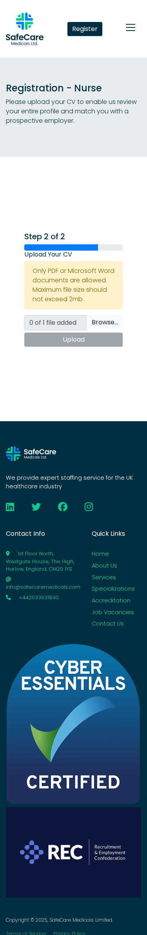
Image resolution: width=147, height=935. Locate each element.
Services (104, 577)
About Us (104, 565)
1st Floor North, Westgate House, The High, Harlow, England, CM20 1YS (40, 561)
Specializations (113, 589)
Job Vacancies (113, 612)
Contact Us (108, 624)
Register (85, 28)
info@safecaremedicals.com (43, 587)
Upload (74, 339)
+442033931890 (38, 597)
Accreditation (111, 600)
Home (100, 554)
